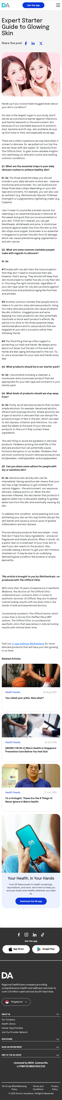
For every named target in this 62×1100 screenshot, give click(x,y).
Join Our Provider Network (15, 1032)
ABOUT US (6, 1014)
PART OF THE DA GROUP (11, 1055)
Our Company (8, 1020)
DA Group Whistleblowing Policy (14, 1087)
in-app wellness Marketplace (28, 644)
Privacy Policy (54, 1087)
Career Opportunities (12, 1028)
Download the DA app (31, 901)
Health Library (9, 1024)
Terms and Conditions (38, 1087)
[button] (16, 949)
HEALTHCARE (7, 1039)
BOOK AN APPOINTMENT (12, 1047)
